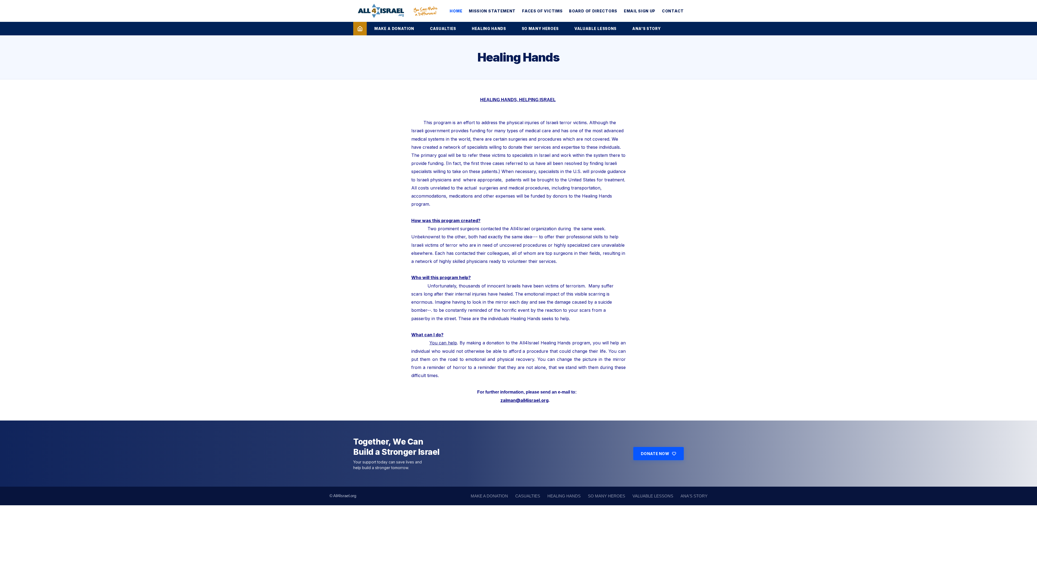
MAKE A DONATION (394, 28)
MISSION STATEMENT (492, 11)
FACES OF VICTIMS (542, 11)
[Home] (360, 28)
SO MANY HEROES (540, 28)
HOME (456, 11)
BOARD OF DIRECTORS (593, 11)
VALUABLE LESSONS (595, 28)
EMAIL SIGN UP (639, 11)
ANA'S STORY (646, 28)
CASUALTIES (443, 28)
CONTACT (673, 11)
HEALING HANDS (489, 28)
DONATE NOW (655, 453)
